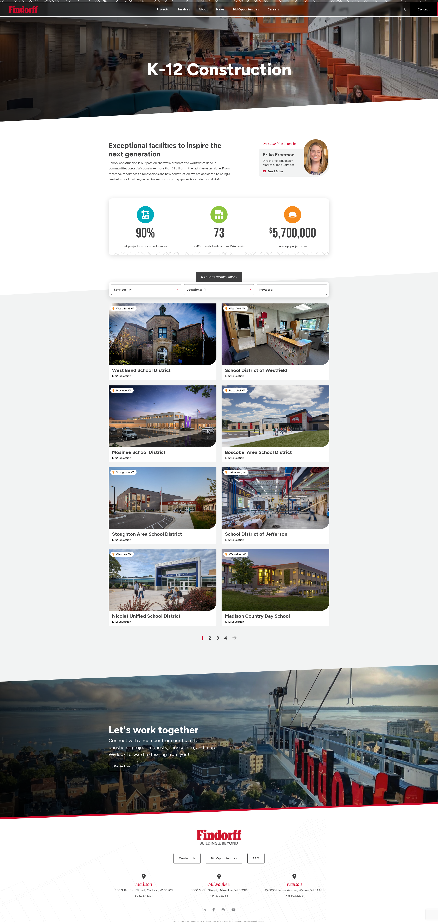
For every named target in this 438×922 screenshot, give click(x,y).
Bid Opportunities (246, 9)
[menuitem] (162, 9)
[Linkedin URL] (204, 910)
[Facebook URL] (213, 910)
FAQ (256, 858)
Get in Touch (123, 766)
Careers (273, 9)
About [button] (203, 9)
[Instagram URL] (223, 910)
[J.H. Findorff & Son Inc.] (23, 9)
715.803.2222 (294, 896)
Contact (424, 9)
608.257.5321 (144, 896)
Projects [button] (163, 9)
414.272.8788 (219, 896)
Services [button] (183, 9)
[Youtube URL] (233, 910)
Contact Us (187, 858)
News (220, 9)
